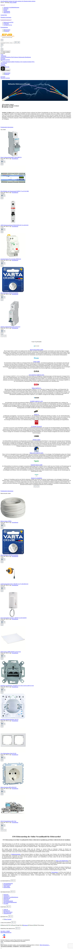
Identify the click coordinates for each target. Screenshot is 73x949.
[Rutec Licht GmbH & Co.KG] (36, 451)
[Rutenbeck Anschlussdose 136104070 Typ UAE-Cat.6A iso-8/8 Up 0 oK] (13, 684)
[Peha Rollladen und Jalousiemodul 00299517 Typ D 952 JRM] (13, 190)
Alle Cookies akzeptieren (25, 946)
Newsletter (5, 903)
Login (2, 54)
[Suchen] (15, 42)
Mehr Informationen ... (45, 945)
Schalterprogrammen (15, 854)
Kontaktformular (7, 884)
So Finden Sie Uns (7, 25)
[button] (36, 5)
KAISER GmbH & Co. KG (36, 401)
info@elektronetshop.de (6, 932)
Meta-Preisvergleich (7, 912)
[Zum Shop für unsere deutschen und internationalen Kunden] (6, 29)
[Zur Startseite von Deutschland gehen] (8, 38)
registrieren (3, 55)
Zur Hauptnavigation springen (28, 1)
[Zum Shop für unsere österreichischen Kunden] (6, 31)
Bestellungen (28, 57)
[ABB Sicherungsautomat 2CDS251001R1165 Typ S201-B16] (13, 223)
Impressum (5, 8)
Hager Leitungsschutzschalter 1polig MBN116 (11, 157)
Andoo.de (5, 909)
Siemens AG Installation (36, 478)
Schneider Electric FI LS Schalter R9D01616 (11, 259)
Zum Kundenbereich (8, 883)
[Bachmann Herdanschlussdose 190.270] (13, 718)
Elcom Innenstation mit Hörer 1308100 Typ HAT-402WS (14, 617)
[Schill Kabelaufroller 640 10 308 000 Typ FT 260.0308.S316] (11, 582)
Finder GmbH (36, 361)
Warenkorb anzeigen (5, 59)
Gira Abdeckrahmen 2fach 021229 (8, 753)
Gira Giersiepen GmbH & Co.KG (36, 374)
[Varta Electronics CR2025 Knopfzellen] (13, 291)
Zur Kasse (3, 58)
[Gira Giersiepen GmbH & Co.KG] (36, 373)
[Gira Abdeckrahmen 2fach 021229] (13, 752)
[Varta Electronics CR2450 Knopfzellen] (13, 553)
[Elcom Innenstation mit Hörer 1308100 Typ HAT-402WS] (13, 616)
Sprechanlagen (54, 872)
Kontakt (5, 10)
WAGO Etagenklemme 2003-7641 (8, 821)
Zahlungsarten (21, 57)
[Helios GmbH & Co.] (36, 386)
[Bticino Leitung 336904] (13, 519)
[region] (36, 232)
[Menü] (2, 40)
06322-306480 (13, 2)
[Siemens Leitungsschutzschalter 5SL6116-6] (13, 325)
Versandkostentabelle (8, 901)
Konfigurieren (16, 946)
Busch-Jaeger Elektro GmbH (36, 349)
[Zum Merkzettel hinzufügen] (3, 162)
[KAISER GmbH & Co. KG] (36, 400)
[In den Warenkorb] (2, 164)
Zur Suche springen (17, 1)
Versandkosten (6, 11)
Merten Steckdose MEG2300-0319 (8, 787)
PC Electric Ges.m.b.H (36, 426)
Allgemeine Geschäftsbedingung (10, 897)
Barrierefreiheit (6, 887)
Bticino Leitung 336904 (6, 521)
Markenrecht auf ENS (8, 22)
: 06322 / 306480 (5, 931)
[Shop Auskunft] (7, 919)
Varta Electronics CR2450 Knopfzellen (9, 555)
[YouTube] (4, 937)
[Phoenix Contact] (36, 438)
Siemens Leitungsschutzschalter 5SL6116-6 (10, 326)
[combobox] (7, 43)
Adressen (16, 57)
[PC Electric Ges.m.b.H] (36, 425)
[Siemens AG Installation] (36, 476)
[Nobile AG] (36, 413)
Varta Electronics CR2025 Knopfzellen (9, 292)
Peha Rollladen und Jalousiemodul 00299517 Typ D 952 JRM (15, 191)
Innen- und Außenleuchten (62, 860)
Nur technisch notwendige (6, 946)
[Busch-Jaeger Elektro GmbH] (36, 348)
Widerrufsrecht (6, 12)
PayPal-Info (6, 23)
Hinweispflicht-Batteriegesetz (10, 902)
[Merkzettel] (1, 47)
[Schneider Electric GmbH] (36, 463)
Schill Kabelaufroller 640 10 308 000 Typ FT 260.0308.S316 (14, 584)
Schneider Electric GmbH (36, 464)
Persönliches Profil (9, 57)
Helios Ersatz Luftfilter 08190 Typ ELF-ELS (11, 651)
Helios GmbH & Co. (36, 388)
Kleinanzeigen (6, 910)
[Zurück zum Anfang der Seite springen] (2, 943)
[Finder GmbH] (36, 360)
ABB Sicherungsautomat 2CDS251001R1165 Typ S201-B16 (14, 225)
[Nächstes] (5, 336)
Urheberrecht (6, 895)
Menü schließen (6, 51)
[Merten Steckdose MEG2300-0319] (13, 786)
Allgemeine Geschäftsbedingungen (11, 7)
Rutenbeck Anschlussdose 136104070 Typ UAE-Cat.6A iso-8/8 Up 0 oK (17, 685)
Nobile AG (36, 414)
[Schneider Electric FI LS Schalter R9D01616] (13, 257)
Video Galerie (6, 886)
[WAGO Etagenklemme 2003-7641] (13, 819)
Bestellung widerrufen (5, 889)
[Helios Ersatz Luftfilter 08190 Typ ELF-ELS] (13, 650)
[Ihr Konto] (2, 49)
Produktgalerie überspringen (7, 127)
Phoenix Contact (36, 439)
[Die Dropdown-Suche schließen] (18, 42)
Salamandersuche (7, 913)
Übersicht (3, 57)
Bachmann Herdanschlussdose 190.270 (9, 719)
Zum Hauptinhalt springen (7, 1)
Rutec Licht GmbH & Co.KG (36, 452)
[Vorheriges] (2, 336)
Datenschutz (6, 899)
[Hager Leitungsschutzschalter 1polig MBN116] (13, 156)
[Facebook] (4, 935)
